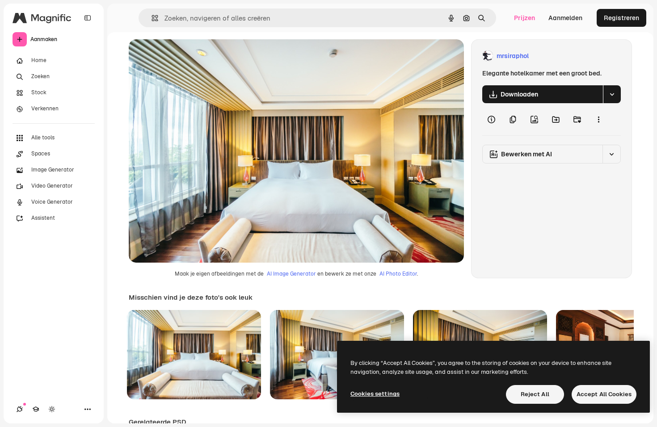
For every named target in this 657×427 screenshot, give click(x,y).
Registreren (621, 18)
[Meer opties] (598, 119)
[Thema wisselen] (52, 409)
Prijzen (524, 18)
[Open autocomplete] (151, 18)
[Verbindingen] (20, 409)
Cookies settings (375, 394)
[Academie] (36, 409)
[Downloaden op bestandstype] (612, 94)
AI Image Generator (291, 273)
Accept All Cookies (604, 394)
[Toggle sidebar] (87, 18)
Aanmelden (565, 18)
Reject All (535, 394)
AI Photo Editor (398, 273)
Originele (187, 56)
